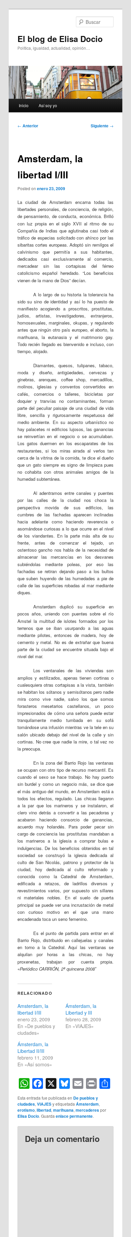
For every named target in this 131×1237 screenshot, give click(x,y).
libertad (44, 1110)
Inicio (24, 105)
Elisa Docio (28, 1116)
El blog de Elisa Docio (60, 38)
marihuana (63, 1110)
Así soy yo (48, 105)
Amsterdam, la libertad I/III (32, 1009)
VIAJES (44, 1104)
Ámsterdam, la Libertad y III (81, 1009)
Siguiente (102, 126)
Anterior (27, 126)
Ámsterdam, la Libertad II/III (32, 1047)
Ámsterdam (87, 1104)
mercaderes (87, 1110)
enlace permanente (74, 1116)
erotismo (26, 1110)
